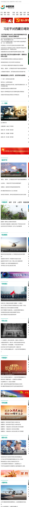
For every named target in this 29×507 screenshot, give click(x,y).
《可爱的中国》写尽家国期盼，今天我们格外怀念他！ (12, 344)
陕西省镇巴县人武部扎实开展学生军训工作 (10, 463)
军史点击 (4, 321)
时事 (8, 14)
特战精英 (4, 235)
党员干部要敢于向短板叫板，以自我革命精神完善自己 (12, 310)
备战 (21, 12)
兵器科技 (4, 485)
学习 (2, 12)
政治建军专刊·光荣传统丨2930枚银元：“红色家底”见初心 (13, 335)
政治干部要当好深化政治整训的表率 (8, 314)
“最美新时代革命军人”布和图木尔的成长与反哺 (11, 258)
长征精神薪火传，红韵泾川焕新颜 (8, 381)
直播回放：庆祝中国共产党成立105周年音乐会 (11, 426)
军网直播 (4, 405)
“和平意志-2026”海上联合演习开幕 (8, 265)
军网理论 (4, 284)
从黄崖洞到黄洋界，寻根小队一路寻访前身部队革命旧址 (13, 342)
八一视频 (4, 103)
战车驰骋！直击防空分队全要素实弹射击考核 (11, 175)
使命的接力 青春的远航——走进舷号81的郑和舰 (11, 379)
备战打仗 (4, 160)
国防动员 (4, 440)
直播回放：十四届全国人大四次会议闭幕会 (10, 431)
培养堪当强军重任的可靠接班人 (8, 299)
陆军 (25, 12)
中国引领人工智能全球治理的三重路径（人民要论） (12, 303)
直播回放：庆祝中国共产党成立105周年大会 (10, 424)
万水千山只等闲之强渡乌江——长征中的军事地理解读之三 (13, 377)
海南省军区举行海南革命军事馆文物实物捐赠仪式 (11, 459)
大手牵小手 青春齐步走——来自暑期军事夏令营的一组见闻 (13, 455)
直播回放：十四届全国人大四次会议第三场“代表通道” (12, 433)
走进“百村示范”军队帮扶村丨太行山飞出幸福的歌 (11, 226)
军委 (13, 12)
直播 (21, 14)
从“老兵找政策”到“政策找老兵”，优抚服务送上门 (11, 466)
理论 (2, 14)
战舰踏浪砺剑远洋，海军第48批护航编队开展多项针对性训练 (13, 250)
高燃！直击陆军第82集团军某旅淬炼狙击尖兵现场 (11, 384)
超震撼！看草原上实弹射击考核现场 (8, 221)
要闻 (5, 12)
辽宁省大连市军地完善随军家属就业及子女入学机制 (12, 461)
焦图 (8, 12)
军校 (13, 14)
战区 (17, 12)
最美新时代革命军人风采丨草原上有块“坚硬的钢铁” (12, 261)
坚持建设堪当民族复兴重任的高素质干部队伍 (10, 312)
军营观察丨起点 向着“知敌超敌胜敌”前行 (9, 263)
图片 (25, 14)
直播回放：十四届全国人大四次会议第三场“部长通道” (12, 429)
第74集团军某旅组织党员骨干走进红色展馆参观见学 (12, 386)
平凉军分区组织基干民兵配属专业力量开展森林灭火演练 (13, 468)
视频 (17, 14)
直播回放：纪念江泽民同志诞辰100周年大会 (10, 420)
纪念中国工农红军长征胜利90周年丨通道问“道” (11, 347)
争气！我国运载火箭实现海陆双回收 (9, 118)
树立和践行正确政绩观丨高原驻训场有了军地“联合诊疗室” (13, 224)
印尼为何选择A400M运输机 (7, 500)
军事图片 (4, 358)
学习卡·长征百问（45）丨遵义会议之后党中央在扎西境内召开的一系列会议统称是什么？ (13, 373)
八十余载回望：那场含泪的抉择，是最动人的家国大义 (12, 340)
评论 (5, 14)
